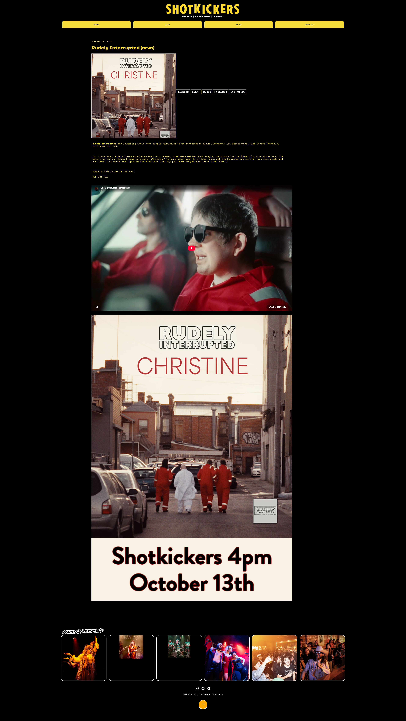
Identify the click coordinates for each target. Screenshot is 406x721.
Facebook (220, 91)
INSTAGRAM (237, 91)
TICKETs (183, 91)
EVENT (196, 91)
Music (207, 91)
